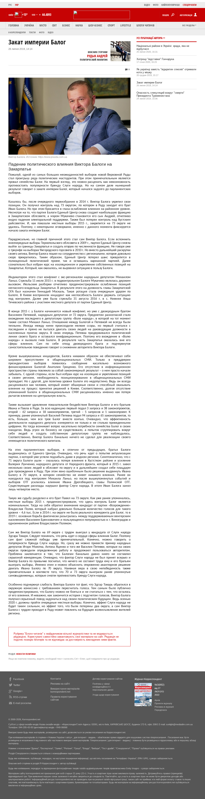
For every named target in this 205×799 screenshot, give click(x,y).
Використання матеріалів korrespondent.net (64, 690)
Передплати (161, 710)
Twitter (16, 685)
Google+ (18, 691)
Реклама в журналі (164, 707)
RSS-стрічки (20, 697)
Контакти (55, 678)
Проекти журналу (163, 703)
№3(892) (159, 684)
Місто (42, 25)
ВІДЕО (147, 5)
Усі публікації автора (149, 38)
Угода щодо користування (105, 695)
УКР (17, 5)
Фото (41, 32)
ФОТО (155, 5)
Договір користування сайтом (107, 679)
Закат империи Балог (149, 82)
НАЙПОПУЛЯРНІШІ (170, 5)
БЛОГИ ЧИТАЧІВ (145, 25)
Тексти (32, 32)
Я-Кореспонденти (17, 32)
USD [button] (34, 14)
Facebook (18, 679)
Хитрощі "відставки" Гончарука (155, 59)
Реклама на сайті (60, 683)
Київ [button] (11, 14)
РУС (10, 5)
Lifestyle (125, 25)
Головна (13, 25)
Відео (50, 32)
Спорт (111, 25)
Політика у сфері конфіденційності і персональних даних (103, 687)
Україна (29, 25)
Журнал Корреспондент (148, 679)
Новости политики (26, 653)
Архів (157, 700)
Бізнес (66, 25)
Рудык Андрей (97, 56)
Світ (54, 25)
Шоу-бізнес (95, 25)
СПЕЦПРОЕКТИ (190, 5)
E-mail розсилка (22, 703)
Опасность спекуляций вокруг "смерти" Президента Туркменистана (160, 94)
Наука (79, 25)
